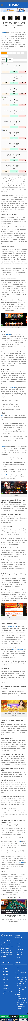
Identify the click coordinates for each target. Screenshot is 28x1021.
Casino (3, 446)
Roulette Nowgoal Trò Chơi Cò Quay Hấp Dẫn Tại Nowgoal (14, 916)
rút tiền (19, 841)
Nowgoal (3, 32)
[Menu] (2, 5)
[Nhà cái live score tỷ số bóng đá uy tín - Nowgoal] (14, 5)
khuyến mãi (15, 649)
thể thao (8, 334)
